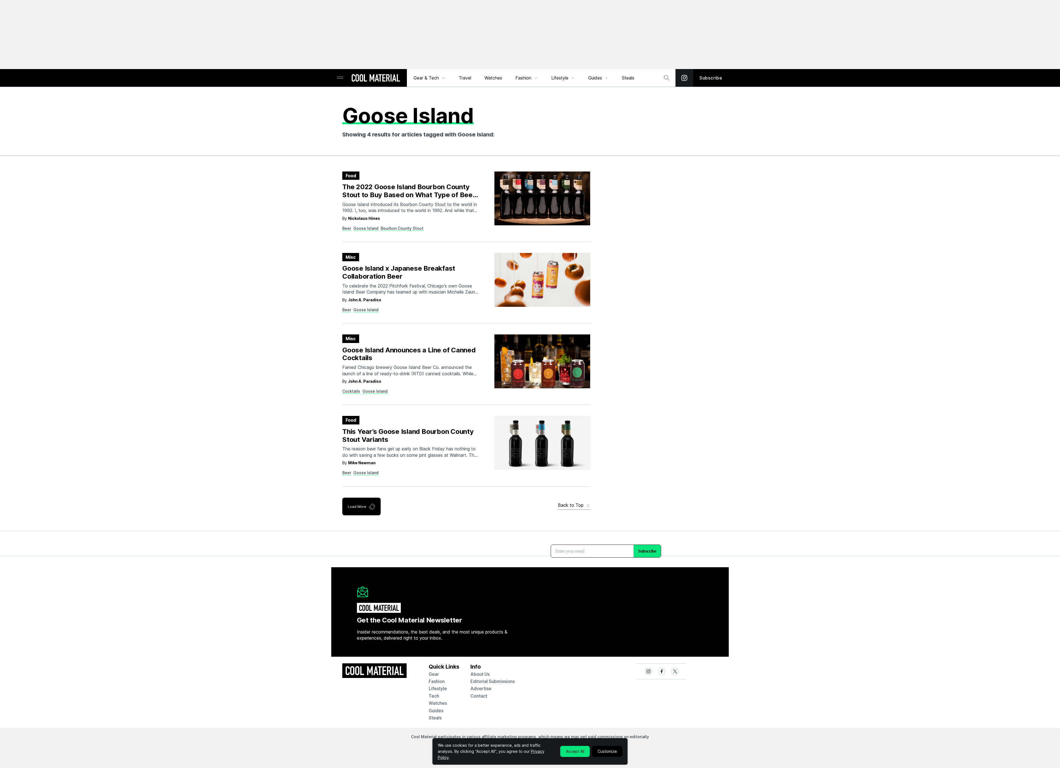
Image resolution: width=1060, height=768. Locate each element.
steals (628, 78)
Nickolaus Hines (364, 218)
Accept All (575, 751)
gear (434, 674)
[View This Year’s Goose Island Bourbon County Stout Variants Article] (542, 443)
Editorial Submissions (492, 681)
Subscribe (710, 78)
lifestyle (438, 688)
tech (434, 696)
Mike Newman (362, 462)
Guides (595, 78)
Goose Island (365, 228)
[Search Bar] (666, 78)
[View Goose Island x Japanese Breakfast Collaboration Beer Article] (542, 280)
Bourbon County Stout (402, 228)
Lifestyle (559, 78)
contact (478, 696)
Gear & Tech (426, 78)
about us (480, 674)
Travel (465, 78)
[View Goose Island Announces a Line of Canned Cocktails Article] (542, 361)
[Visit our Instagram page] (684, 78)
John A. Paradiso (364, 299)
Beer (346, 228)
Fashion (523, 78)
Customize (607, 751)
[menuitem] (429, 78)
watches (438, 703)
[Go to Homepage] (375, 78)
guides (436, 710)
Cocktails (351, 391)
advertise (480, 688)
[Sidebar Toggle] (340, 78)
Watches (493, 78)
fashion (437, 681)
